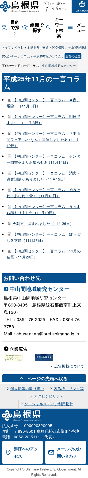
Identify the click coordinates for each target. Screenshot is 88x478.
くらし (19, 47)
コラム (25, 56)
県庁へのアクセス (26, 452)
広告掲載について (69, 366)
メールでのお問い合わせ (69, 452)
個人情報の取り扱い (27, 388)
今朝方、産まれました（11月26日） (43, 223)
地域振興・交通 (38, 47)
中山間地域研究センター (59, 65)
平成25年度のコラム (47, 56)
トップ (6, 47)
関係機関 (58, 47)
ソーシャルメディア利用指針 (48, 403)
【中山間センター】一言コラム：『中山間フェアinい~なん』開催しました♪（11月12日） (43, 139)
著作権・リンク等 (69, 388)
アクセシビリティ (49, 396)
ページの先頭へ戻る (47, 378)
